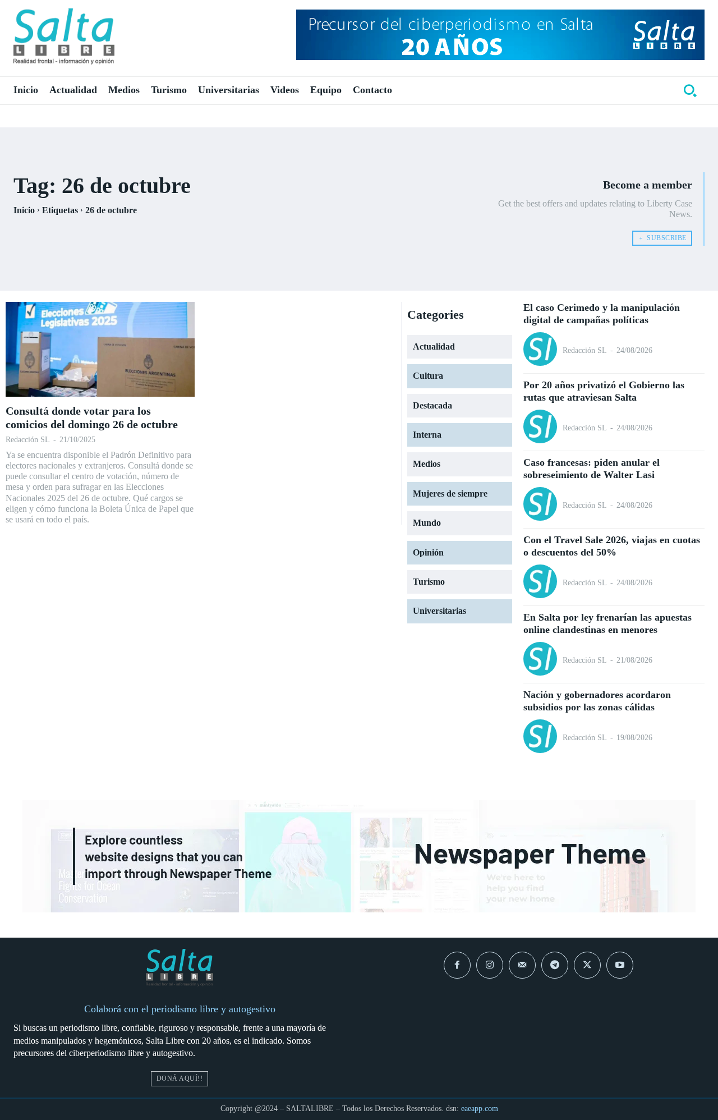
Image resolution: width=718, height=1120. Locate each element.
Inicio (24, 210)
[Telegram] (554, 965)
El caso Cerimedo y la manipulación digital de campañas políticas (601, 313)
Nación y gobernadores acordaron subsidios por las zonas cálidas (597, 701)
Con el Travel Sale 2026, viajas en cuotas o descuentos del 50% (611, 546)
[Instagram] (489, 965)
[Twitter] (587, 965)
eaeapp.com (479, 1108)
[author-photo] (541, 350)
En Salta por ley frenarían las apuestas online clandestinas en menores (607, 623)
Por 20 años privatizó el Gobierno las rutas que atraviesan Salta (603, 391)
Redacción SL (28, 439)
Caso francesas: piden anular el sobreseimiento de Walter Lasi (591, 468)
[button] (690, 90)
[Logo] (63, 36)
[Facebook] (457, 965)
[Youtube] (619, 965)
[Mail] (522, 965)
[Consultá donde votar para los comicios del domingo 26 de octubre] (100, 349)
